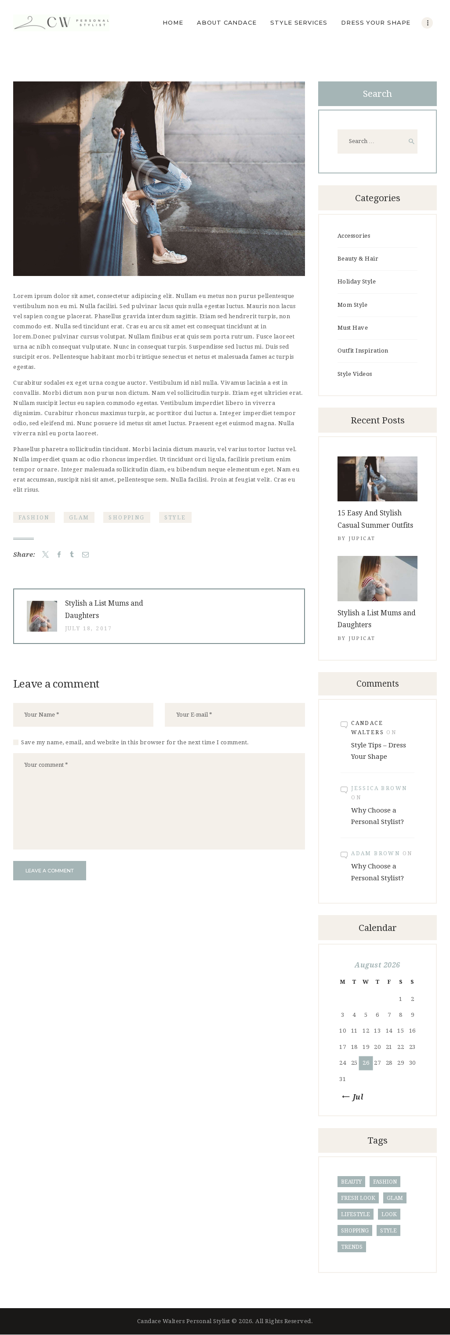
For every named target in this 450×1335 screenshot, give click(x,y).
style (175, 518)
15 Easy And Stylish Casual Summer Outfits (375, 519)
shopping (127, 518)
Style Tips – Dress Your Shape (378, 751)
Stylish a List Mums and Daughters (377, 619)
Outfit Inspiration (363, 350)
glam (79, 518)
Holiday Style (357, 281)
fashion (34, 518)
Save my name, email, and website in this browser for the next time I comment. (135, 742)
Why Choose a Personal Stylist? (377, 816)
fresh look (358, 1198)
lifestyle (355, 1214)
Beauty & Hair (358, 258)
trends (352, 1247)
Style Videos (355, 374)
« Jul (355, 1097)
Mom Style (353, 305)
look (389, 1214)
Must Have (353, 327)
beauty (351, 1182)
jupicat (362, 538)
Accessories (354, 235)
